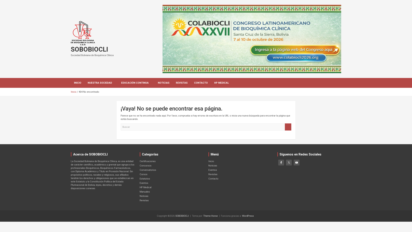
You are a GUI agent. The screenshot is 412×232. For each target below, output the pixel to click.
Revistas (182, 82)
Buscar (288, 127)
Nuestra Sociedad (100, 82)
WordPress (248, 215)
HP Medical (221, 82)
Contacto (201, 82)
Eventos (144, 183)
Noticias (163, 82)
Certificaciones (148, 161)
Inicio (77, 82)
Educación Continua (135, 82)
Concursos (145, 165)
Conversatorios (148, 170)
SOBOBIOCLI (89, 49)
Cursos (143, 174)
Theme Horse (210, 215)
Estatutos (145, 178)
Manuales (145, 191)
